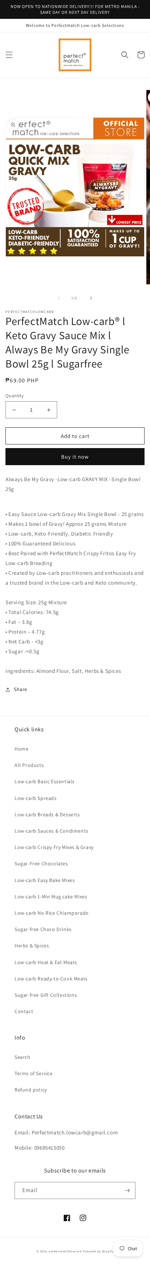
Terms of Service (34, 1073)
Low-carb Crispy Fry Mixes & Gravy (54, 847)
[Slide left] (59, 298)
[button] (9, 55)
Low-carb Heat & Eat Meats (46, 962)
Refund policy (31, 1089)
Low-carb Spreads (36, 798)
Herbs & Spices (32, 945)
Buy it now (75, 456)
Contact (24, 1011)
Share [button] (20, 689)
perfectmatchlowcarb (65, 1251)
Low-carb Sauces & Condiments (51, 831)
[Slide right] (91, 298)
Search (23, 1057)
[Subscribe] (127, 1190)
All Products (29, 765)
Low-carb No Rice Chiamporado (52, 913)
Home (21, 748)
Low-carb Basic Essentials (45, 781)
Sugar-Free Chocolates (41, 863)
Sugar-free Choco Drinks (43, 929)
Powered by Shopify (98, 1251)
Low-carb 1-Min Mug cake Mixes (51, 896)
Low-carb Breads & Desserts (47, 814)
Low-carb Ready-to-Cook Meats (51, 978)
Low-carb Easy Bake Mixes (45, 880)
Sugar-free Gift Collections (46, 995)
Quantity (14, 396)
